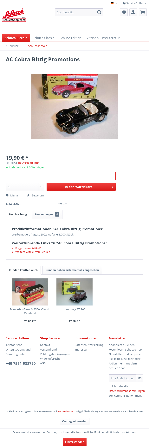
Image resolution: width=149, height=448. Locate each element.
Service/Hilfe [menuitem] (134, 3)
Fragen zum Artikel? (28, 248)
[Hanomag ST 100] (74, 291)
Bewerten (37, 195)
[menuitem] (79, 12)
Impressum (81, 349)
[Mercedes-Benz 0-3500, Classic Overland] (30, 291)
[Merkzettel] (124, 12)
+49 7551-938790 (21, 363)
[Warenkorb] (143, 12)
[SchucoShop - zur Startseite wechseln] (14, 20)
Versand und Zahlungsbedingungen (55, 352)
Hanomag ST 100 (74, 309)
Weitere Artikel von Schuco (32, 252)
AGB (43, 363)
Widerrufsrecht (50, 358)
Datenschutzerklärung (88, 345)
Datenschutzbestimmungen (127, 391)
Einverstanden (74, 442)
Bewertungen (46, 214)
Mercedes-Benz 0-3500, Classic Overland (30, 311)
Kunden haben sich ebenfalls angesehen (72, 270)
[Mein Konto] (133, 12)
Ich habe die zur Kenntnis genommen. (127, 390)
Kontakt (45, 345)
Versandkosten (66, 411)
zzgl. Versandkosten (28, 162)
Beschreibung (18, 214)
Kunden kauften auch (23, 270)
